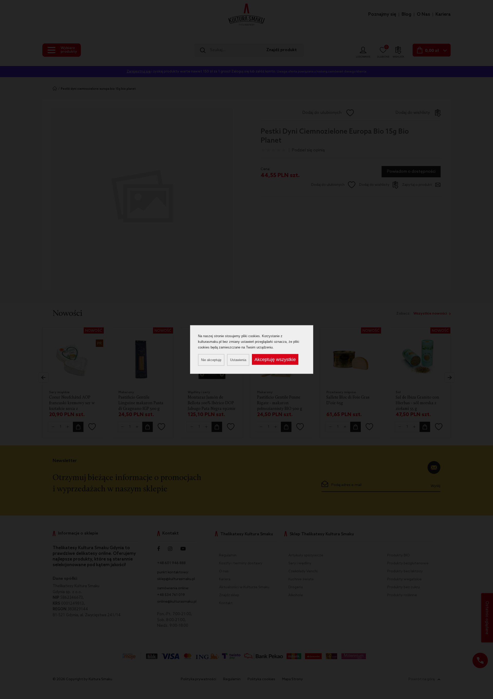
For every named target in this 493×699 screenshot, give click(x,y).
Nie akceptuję (211, 360)
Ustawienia (238, 360)
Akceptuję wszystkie (275, 359)
